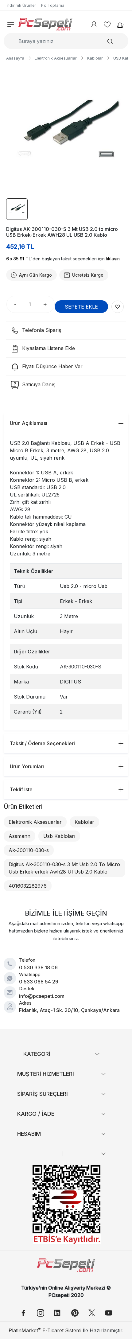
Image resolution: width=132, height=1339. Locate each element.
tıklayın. (113, 258)
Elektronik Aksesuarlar (35, 822)
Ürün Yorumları (27, 766)
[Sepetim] (118, 24)
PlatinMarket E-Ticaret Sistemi (45, 1330)
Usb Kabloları (59, 836)
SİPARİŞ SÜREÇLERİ (42, 1094)
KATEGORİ (36, 1054)
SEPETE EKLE (81, 307)
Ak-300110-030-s (29, 850)
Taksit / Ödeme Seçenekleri (42, 743)
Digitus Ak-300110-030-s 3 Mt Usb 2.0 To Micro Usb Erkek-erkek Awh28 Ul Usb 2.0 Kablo (64, 868)
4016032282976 (28, 886)
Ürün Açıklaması (28, 423)
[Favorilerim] (107, 24)
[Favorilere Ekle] (117, 307)
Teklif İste (21, 789)
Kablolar (84, 822)
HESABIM (29, 1134)
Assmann (19, 836)
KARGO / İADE (35, 1114)
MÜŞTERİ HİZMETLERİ (45, 1074)
